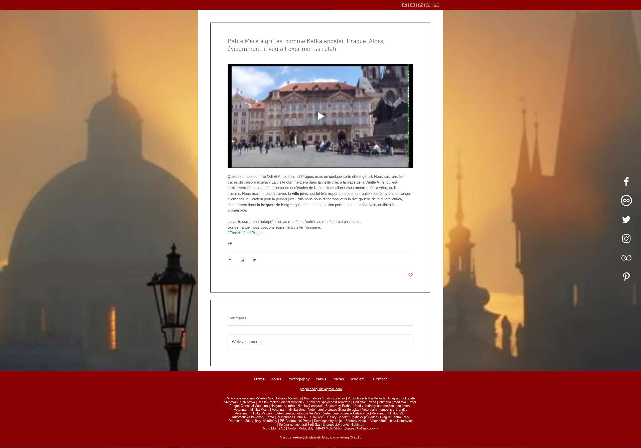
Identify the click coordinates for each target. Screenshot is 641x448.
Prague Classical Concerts (248, 406)
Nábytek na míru (283, 406)
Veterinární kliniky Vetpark (254, 413)
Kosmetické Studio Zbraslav (324, 398)
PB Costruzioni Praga (295, 421)
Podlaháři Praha (364, 402)
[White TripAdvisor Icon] (626, 257)
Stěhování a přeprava (239, 402)
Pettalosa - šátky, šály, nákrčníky (253, 421)
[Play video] (320, 116)
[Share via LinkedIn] (254, 259)
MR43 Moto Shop (329, 428)
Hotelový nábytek (310, 406)
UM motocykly (367, 428)
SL (428, 5)
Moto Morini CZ (274, 428)
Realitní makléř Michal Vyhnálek (281, 402)
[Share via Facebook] (230, 259)
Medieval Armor (405, 402)
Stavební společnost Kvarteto (328, 402)
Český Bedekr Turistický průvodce (352, 417)
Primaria (385, 402)
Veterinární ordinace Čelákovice (346, 413)
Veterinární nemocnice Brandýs (384, 409)
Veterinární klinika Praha (251, 409)
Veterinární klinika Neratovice (391, 421)
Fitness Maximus (288, 398)
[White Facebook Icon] (626, 181)
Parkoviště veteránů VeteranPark (249, 398)
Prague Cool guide (401, 398)
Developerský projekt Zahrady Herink (341, 421)
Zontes (349, 428)
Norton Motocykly (300, 428)
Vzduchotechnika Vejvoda (366, 398)
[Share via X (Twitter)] (242, 259)
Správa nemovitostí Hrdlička (299, 424)
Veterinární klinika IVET (389, 413)
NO (436, 5)
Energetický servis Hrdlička (342, 424)
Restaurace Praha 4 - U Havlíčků (301, 417)
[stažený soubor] (626, 200)
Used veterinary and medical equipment (382, 406)
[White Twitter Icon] (626, 219)
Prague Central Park (394, 417)
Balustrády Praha (338, 406)
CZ (420, 5)
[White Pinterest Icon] (626, 276)
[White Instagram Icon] (626, 238)
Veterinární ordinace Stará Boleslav (333, 409)
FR (412, 5)
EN (404, 5)
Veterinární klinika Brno (288, 409)
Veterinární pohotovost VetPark (297, 413)
